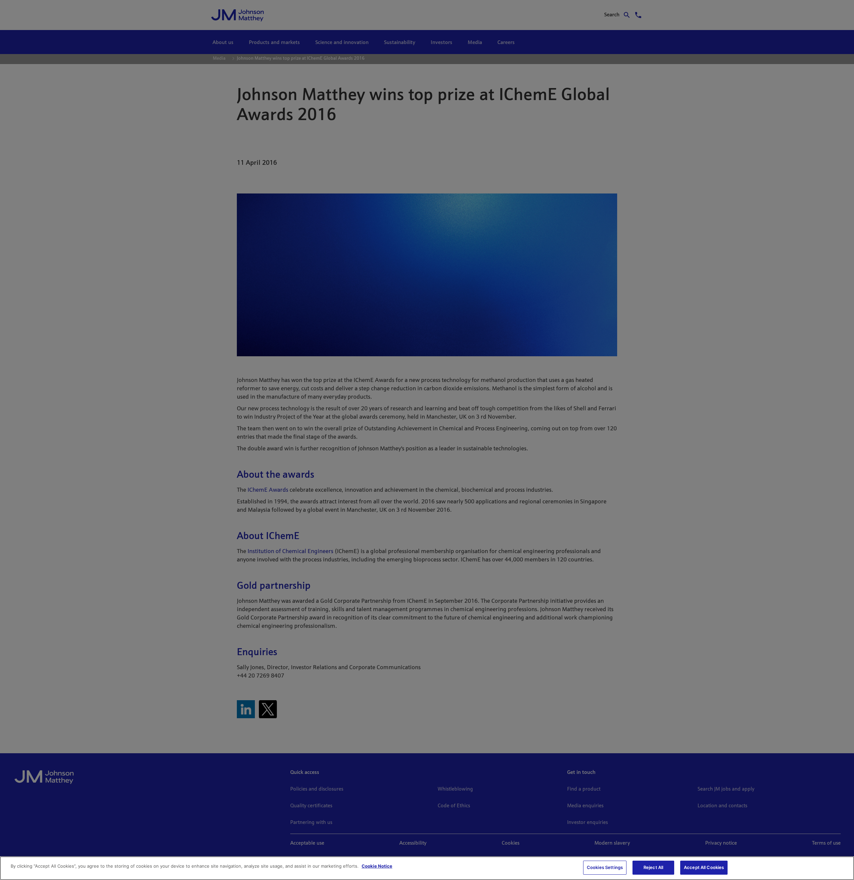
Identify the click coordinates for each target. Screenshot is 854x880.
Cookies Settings (605, 867)
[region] (427, 868)
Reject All (653, 867)
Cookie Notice (377, 866)
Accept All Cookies (704, 867)
